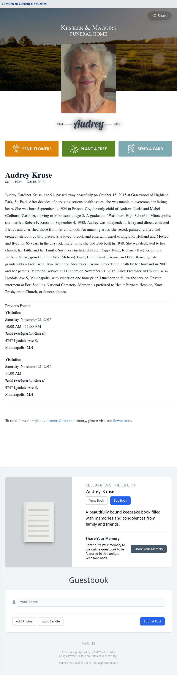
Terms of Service (100, 656)
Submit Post (152, 621)
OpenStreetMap (93, 663)
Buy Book (120, 500)
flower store (122, 420)
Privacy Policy (76, 656)
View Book (96, 500)
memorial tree (57, 420)
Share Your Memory (148, 549)
